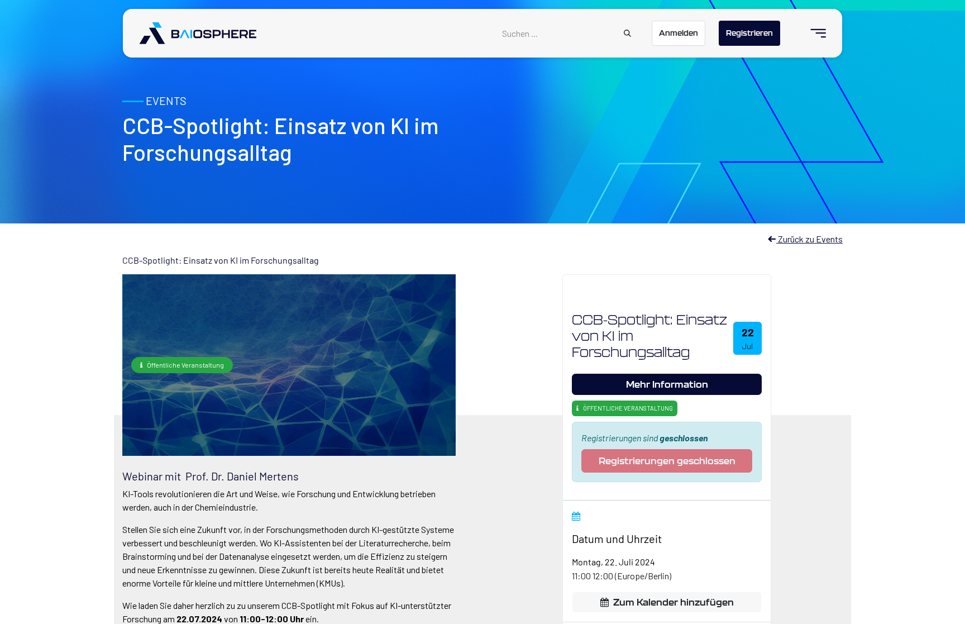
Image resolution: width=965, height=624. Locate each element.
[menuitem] (813, 33)
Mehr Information (667, 384)
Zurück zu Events (809, 239)
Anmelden (678, 32)
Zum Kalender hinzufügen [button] (673, 602)
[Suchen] (627, 33)
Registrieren (749, 32)
